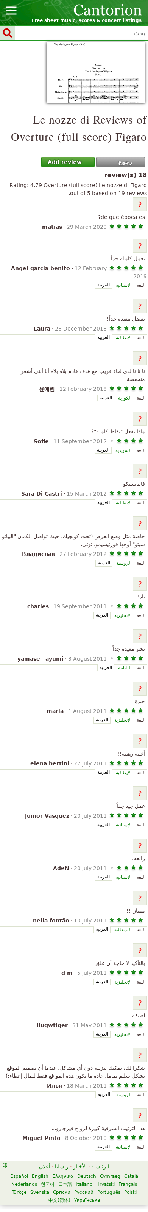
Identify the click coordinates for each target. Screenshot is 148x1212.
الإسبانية (123, 285)
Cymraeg (110, 1176)
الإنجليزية (122, 615)
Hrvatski (105, 1184)
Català (131, 1176)
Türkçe (19, 1192)
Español (19, 1176)
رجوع (125, 162)
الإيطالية (123, 337)
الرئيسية (100, 1166)
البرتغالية (122, 929)
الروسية (123, 563)
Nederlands (24, 1184)
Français (127, 1184)
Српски (61, 1192)
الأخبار (80, 1166)
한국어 (48, 1184)
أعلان (44, 1166)
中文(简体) (59, 1200)
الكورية (124, 398)
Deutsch (86, 1176)
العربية (103, 285)
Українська (87, 1200)
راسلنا (62, 1166)
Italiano (84, 1184)
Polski (130, 1192)
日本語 (65, 1184)
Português (108, 1192)
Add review (65, 162)
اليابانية (124, 668)
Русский (83, 1192)
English (40, 1176)
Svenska (39, 1192)
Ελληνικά (62, 1176)
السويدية (123, 450)
